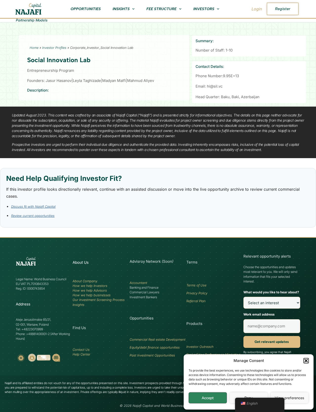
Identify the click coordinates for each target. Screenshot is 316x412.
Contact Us (81, 350)
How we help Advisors (90, 290)
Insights (121, 9)
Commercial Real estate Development (157, 339)
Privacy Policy (196, 293)
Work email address (259, 314)
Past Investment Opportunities (152, 355)
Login (257, 8)
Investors (203, 9)
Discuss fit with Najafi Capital (33, 206)
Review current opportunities (33, 216)
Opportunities (86, 9)
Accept (208, 398)
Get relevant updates (272, 342)
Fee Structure (161, 9)
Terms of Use (196, 285)
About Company (85, 281)
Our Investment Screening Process (99, 300)
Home (34, 48)
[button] (306, 360)
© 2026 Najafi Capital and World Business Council (158, 406)
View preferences (289, 398)
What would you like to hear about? (271, 292)
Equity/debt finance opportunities (155, 347)
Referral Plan (196, 301)
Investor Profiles (54, 48)
